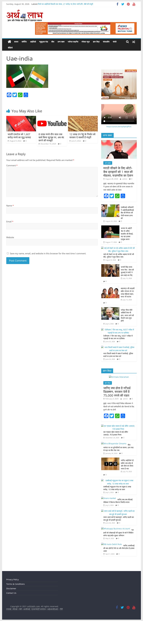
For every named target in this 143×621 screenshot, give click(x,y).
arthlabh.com (33, 606)
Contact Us (11, 593)
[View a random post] (134, 42)
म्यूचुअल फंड (43, 41)
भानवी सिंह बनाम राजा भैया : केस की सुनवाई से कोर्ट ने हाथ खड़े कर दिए (127, 271)
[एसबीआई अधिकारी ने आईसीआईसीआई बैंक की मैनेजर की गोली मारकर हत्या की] (110, 206)
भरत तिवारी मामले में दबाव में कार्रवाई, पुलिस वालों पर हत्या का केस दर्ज (118, 355)
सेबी (20, 609)
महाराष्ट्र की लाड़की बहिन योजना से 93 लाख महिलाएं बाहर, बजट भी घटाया (127, 292)
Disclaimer (11, 588)
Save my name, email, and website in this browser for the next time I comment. (48, 253)
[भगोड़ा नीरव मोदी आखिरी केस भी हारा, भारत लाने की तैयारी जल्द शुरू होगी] (110, 308)
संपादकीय (106, 41)
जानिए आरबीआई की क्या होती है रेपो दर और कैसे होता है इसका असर (118, 548)
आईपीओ (33, 41)
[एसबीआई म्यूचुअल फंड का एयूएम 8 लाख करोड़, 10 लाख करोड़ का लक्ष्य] (118, 480)
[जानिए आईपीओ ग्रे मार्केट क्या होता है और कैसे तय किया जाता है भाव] (110, 459)
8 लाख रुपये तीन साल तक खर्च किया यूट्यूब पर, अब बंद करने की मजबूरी (51, 137)
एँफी (61, 609)
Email (9, 221)
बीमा (52, 41)
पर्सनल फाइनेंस (73, 41)
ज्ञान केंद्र (96, 41)
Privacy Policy (12, 579)
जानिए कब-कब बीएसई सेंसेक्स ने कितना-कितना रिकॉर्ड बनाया (118, 501)
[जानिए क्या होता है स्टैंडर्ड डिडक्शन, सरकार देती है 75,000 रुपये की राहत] (119, 377)
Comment (11, 165)
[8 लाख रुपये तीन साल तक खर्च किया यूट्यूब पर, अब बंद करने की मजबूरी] (52, 117)
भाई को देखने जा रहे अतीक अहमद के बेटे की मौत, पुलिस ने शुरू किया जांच (118, 255)
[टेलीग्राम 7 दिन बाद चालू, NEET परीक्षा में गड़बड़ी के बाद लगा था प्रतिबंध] (118, 329)
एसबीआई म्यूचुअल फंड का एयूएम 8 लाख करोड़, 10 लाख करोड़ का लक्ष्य (117, 488)
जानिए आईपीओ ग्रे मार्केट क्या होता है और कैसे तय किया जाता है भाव (127, 464)
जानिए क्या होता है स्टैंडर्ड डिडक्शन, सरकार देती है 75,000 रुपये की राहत (116, 391)
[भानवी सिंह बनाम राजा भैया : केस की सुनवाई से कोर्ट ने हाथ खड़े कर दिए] (110, 265)
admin (125, 179)
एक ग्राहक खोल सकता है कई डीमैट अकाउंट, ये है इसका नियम (115, 433)
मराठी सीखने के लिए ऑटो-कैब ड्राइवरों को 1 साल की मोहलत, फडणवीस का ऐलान (118, 171)
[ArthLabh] (9, 42)
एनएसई (9, 609)
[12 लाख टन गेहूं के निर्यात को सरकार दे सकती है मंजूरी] (83, 117)
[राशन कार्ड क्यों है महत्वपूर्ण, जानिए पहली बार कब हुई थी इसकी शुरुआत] (118, 511)
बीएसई (15, 609)
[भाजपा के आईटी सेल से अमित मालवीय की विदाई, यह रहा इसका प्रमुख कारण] (110, 227)
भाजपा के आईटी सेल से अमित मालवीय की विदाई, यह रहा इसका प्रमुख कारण (127, 233)
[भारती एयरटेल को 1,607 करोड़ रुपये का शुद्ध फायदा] (21, 117)
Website (10, 237)
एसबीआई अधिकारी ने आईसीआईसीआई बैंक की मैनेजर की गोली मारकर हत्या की (127, 212)
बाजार (16, 41)
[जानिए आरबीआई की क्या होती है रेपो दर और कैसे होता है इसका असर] (111, 544)
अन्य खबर (61, 41)
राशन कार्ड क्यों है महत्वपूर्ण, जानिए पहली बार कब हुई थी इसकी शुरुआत (118, 518)
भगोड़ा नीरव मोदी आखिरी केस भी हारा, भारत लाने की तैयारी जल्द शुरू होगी (127, 315)
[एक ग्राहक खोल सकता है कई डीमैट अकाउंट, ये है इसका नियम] (118, 426)
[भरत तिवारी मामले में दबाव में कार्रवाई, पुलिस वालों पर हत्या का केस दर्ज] (118, 347)
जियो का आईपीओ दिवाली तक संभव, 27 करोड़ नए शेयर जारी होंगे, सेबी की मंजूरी (65, 4)
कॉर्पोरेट (24, 41)
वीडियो (10, 47)
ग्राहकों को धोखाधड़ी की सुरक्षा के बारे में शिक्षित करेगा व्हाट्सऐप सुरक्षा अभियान (118, 533)
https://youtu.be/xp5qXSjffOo (118, 126)
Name (10, 205)
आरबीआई (27, 609)
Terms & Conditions (15, 584)
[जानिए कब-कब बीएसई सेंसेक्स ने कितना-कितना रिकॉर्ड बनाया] (108, 498)
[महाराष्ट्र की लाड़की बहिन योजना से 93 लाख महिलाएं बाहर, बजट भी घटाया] (110, 287)
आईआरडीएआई (52, 609)
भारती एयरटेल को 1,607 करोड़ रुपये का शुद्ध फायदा (20, 136)
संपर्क (114, 41)
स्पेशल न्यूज (86, 41)
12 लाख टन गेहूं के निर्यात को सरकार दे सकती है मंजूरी (82, 136)
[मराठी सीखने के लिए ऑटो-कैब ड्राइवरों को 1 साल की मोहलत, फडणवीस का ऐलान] (119, 141)
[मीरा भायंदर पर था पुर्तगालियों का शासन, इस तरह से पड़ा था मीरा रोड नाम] (113, 443)
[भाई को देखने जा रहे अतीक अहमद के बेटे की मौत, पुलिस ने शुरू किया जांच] (118, 248)
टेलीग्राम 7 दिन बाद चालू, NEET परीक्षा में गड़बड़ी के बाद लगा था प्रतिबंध (118, 337)
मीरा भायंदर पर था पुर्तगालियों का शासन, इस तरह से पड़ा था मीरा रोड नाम (118, 447)
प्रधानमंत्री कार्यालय (39, 609)
